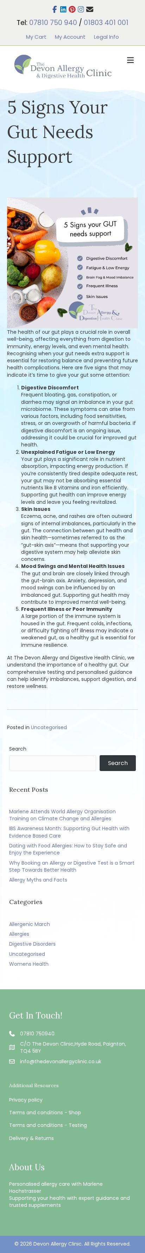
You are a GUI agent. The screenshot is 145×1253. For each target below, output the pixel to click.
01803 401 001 (106, 22)
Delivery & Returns (31, 1138)
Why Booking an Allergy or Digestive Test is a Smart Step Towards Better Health (71, 866)
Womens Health (29, 963)
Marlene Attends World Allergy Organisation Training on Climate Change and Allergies (62, 815)
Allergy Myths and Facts (38, 879)
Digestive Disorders (32, 943)
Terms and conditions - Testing (48, 1125)
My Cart (36, 36)
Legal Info (106, 36)
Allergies (19, 934)
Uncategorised (49, 727)
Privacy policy (26, 1099)
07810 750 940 (53, 22)
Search (17, 748)
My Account (70, 36)
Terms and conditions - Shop (45, 1112)
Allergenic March (29, 924)
